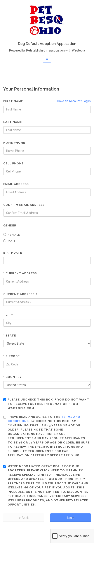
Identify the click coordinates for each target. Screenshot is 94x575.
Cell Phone (13, 163)
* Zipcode (11, 356)
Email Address (16, 184)
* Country (12, 377)
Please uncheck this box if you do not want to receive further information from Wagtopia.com (48, 404)
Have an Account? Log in (74, 101)
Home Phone (14, 142)
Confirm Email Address (24, 205)
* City (8, 314)
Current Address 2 (20, 294)
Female (14, 234)
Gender (9, 225)
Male (12, 241)
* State (9, 335)
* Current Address (20, 273)
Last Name (12, 122)
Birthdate (12, 252)
